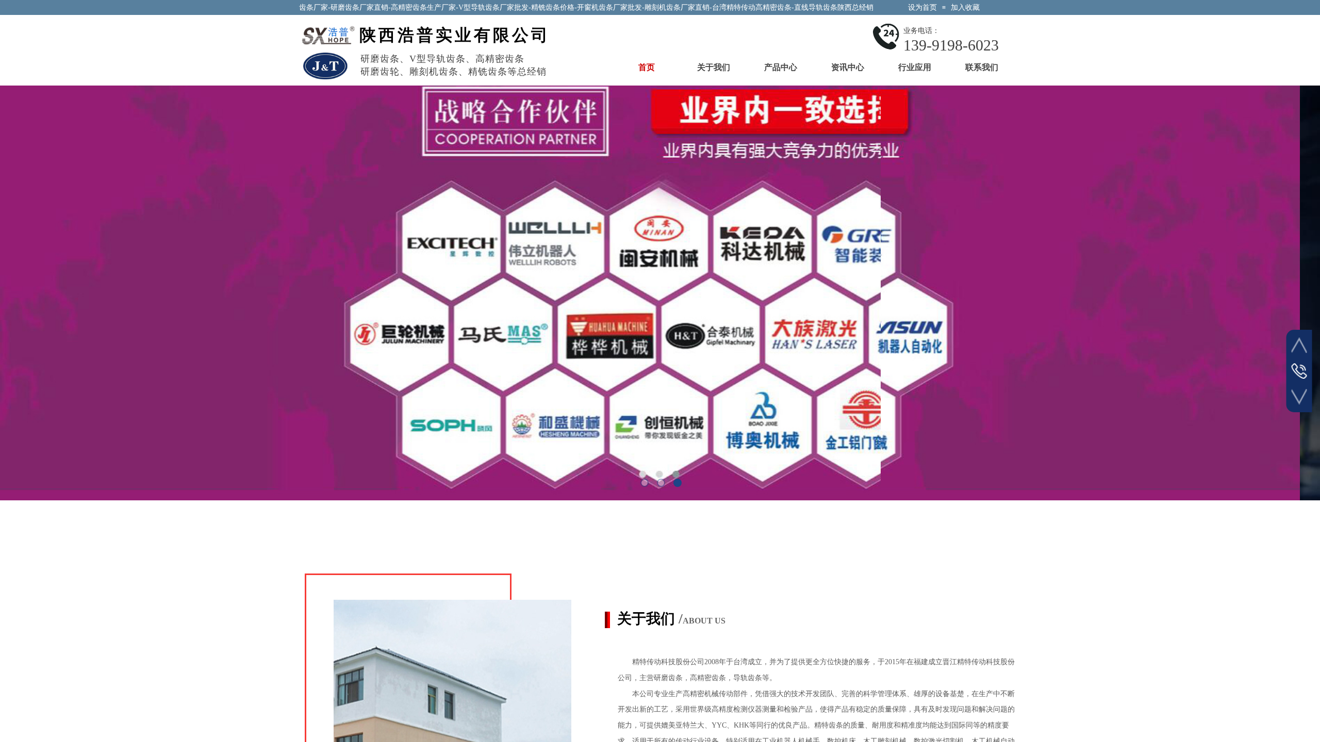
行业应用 (914, 67)
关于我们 (713, 67)
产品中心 (780, 67)
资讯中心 (847, 67)
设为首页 (922, 7)
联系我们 (981, 67)
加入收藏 (965, 7)
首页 (646, 67)
